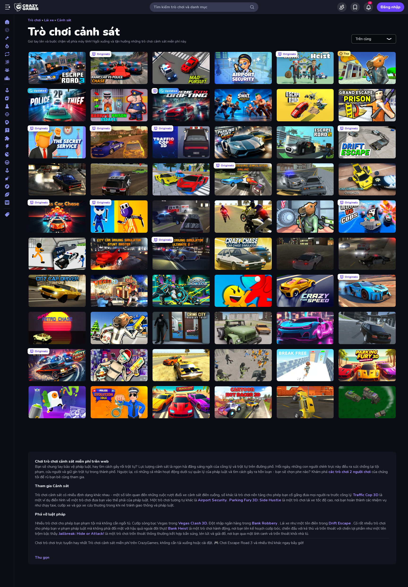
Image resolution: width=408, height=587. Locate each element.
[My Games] (355, 7)
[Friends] (342, 7)
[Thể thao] (7, 194)
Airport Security (212, 500)
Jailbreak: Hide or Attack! (81, 533)
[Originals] (7, 62)
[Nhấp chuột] (7, 178)
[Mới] (7, 38)
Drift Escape (340, 523)
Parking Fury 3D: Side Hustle (255, 500)
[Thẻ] (7, 215)
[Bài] (7, 98)
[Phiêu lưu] (7, 186)
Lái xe (49, 20)
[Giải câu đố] (7, 130)
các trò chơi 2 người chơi (349, 471)
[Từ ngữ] (7, 202)
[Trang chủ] (7, 22)
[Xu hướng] (7, 46)
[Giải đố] (7, 138)
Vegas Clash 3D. (193, 523)
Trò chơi (34, 20)
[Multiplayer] (7, 70)
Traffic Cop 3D (365, 495)
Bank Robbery (264, 523)
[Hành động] (7, 146)
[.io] (7, 154)
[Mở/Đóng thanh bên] (7, 7)
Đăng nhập (390, 7)
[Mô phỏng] (7, 170)
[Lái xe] (7, 162)
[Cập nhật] (7, 54)
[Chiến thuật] (7, 122)
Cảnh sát (64, 20)
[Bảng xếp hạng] (7, 78)
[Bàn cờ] (7, 106)
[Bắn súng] (7, 114)
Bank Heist (178, 528)
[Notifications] (368, 7)
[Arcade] (7, 90)
